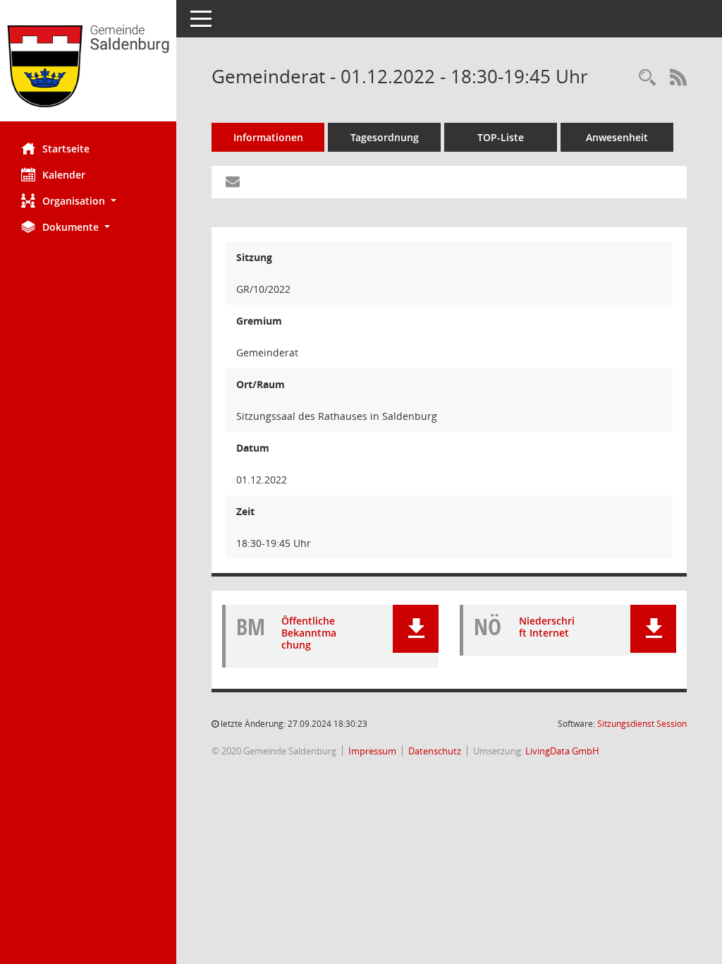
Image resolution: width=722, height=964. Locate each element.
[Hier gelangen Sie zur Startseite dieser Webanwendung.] (88, 66)
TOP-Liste (500, 137)
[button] (88, 201)
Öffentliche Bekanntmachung (308, 632)
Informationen (268, 137)
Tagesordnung (384, 137)
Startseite (66, 148)
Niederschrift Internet (547, 626)
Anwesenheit (617, 137)
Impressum (372, 751)
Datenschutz (434, 751)
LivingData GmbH (562, 751)
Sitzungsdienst (642, 724)
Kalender (63, 174)
